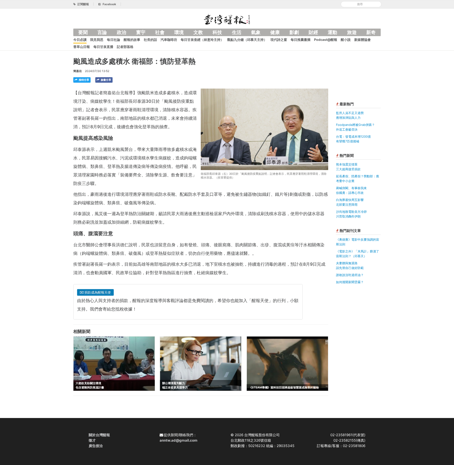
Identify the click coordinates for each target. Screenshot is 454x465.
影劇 (294, 32)
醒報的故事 (132, 40)
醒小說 (346, 40)
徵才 (92, 440)
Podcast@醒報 (325, 40)
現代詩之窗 (279, 40)
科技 (217, 32)
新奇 (371, 32)
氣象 (256, 32)
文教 (198, 32)
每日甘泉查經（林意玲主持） (202, 40)
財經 (313, 32)
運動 (332, 32)
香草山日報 (81, 47)
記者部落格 (125, 47)
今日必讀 (80, 40)
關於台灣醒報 (99, 435)
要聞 (83, 32)
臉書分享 (105, 79)
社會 (160, 32)
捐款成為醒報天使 (97, 292)
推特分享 (83, 79)
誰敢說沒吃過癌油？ (350, 275)
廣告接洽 (96, 446)
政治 (121, 32)
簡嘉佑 (77, 71)
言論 (102, 32)
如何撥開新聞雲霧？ (350, 282)
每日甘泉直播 (103, 47)
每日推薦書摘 (300, 40)
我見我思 (96, 40)
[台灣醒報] (227, 19)
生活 (236, 32)
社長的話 (150, 40)
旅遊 (352, 32)
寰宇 (140, 32)
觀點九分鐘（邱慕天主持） (247, 40)
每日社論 (113, 40)
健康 (275, 32)
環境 (179, 32)
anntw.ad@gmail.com (178, 440)
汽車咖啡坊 (169, 40)
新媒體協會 (362, 40)
